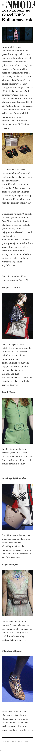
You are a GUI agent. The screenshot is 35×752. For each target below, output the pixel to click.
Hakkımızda (5, 741)
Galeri (20, 741)
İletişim (26, 741)
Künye (14, 741)
